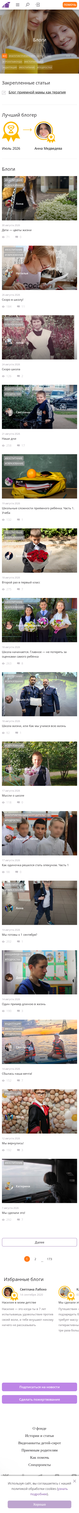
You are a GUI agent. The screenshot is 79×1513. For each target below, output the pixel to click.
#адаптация (10, 67)
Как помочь (39, 1457)
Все (5, 55)
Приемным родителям (39, 1450)
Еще (74, 56)
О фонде (39, 1428)
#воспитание (27, 67)
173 (49, 1259)
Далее (39, 1242)
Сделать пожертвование (39, 1399)
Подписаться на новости (39, 1387)
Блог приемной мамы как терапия (37, 92)
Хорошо (39, 1504)
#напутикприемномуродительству (30, 55)
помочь (70, 4)
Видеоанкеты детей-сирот (39, 1443)
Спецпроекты (39, 1465)
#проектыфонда (12, 61)
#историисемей (33, 61)
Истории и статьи (39, 1435)
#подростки (44, 67)
